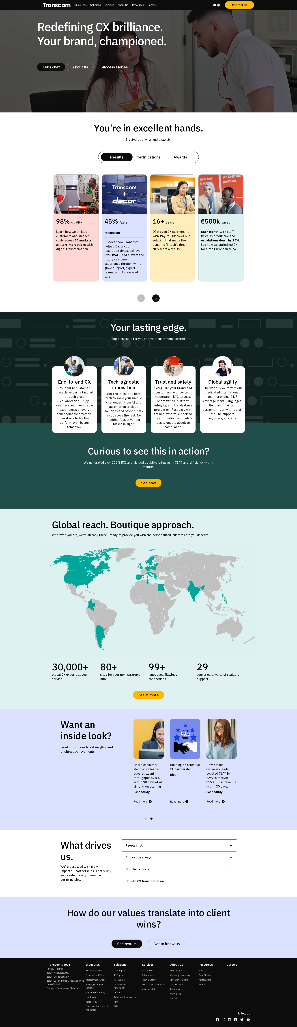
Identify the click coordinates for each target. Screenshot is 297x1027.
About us (80, 67)
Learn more (148, 694)
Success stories (114, 67)
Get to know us (166, 943)
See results (127, 943)
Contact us (239, 5)
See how (148, 482)
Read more (140, 801)
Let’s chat (51, 67)
